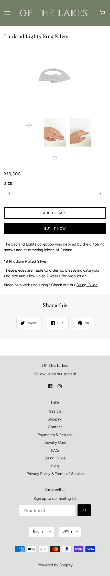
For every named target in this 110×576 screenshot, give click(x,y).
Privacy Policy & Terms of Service (55, 473)
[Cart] (103, 13)
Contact (55, 427)
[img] (50, 386)
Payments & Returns (55, 435)
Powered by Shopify (55, 565)
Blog (55, 466)
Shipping (55, 419)
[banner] (54, 12)
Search (55, 411)
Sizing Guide (86, 285)
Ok (84, 510)
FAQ (55, 450)
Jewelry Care (55, 442)
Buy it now (55, 228)
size (8, 183)
